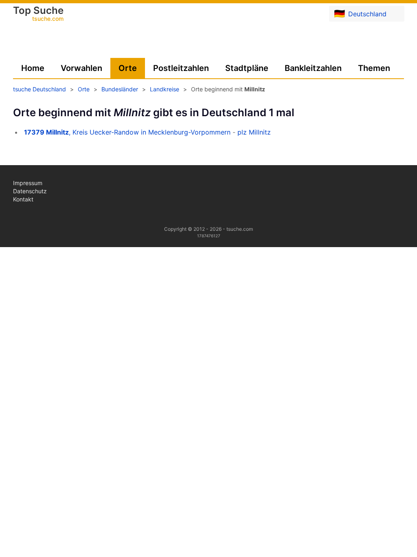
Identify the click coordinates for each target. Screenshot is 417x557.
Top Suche (38, 14)
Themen (374, 68)
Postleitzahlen (181, 68)
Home (32, 68)
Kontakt (23, 199)
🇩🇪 (360, 13)
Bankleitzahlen (313, 68)
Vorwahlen (81, 68)
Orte (128, 68)
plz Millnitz (254, 132)
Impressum (27, 182)
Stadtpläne (246, 68)
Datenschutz (30, 191)
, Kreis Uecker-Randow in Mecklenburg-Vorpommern (127, 132)
